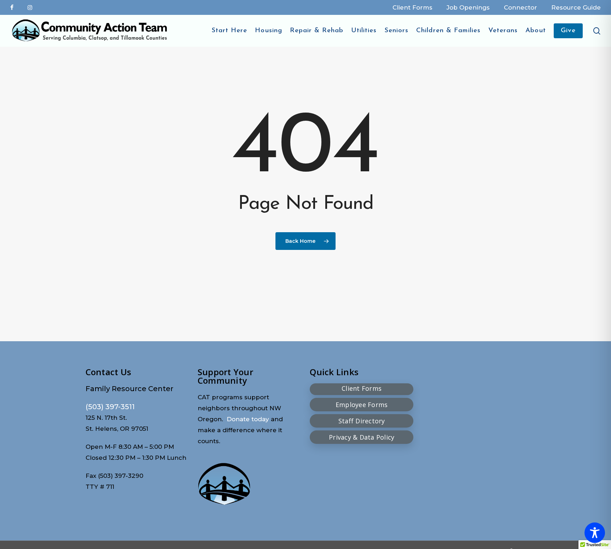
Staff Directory (361, 421)
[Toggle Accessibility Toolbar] (595, 533)
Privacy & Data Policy (361, 437)
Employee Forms (362, 404)
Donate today (248, 419)
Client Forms (362, 388)
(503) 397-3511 (110, 406)
